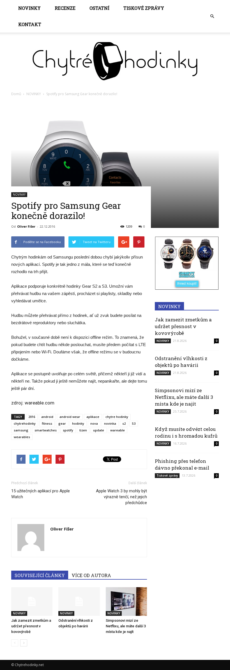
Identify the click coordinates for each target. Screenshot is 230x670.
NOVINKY (29, 8)
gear (62, 423)
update (98, 430)
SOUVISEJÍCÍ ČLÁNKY (40, 575)
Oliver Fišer (26, 226)
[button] (212, 16)
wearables (22, 437)
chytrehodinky (25, 423)
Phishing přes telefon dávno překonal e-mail (182, 464)
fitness (47, 423)
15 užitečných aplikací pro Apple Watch (40, 493)
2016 (31, 417)
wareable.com (39, 403)
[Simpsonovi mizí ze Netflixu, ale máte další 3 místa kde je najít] (126, 601)
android (47, 417)
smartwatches (45, 430)
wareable (117, 430)
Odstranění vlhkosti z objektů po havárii (181, 361)
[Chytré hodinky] (115, 61)
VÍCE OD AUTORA (91, 575)
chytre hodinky (116, 417)
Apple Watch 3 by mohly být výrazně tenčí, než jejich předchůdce (121, 496)
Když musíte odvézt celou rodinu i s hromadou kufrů (186, 432)
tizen (83, 430)
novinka (110, 423)
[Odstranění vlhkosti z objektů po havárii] (79, 601)
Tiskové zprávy (143, 8)
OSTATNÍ (99, 8)
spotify (68, 430)
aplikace (92, 417)
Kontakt (29, 24)
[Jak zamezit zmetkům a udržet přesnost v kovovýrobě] (31, 601)
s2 (124, 423)
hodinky (78, 423)
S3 (133, 423)
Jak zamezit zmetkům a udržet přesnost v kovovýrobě (31, 626)
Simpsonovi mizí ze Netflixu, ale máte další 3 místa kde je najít (126, 626)
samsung (21, 430)
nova (94, 423)
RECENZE (65, 8)
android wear (69, 417)
